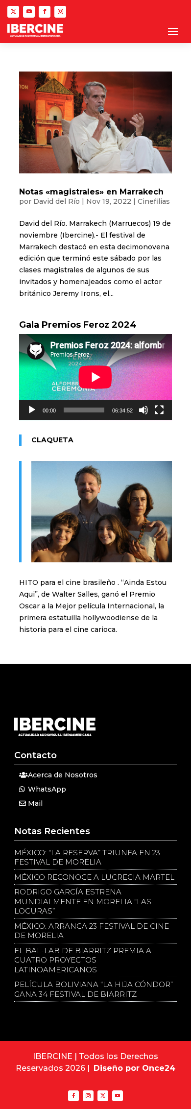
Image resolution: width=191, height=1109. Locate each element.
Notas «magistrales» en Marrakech (91, 191)
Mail (35, 803)
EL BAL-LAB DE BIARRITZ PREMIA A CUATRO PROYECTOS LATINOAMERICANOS (82, 960)
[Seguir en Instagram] (60, 12)
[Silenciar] (143, 410)
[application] (95, 377)
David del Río (56, 201)
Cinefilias (154, 201)
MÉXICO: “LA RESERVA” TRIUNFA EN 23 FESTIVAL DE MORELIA (87, 857)
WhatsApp (47, 789)
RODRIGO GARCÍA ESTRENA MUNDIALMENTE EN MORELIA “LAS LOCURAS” (82, 901)
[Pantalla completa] (159, 410)
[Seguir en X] (13, 12)
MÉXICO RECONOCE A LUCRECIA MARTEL (94, 877)
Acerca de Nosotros (62, 775)
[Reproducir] (32, 410)
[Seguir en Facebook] (44, 12)
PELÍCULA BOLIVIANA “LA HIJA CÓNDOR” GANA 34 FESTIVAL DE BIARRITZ (93, 989)
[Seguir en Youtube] (29, 12)
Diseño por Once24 (134, 1068)
